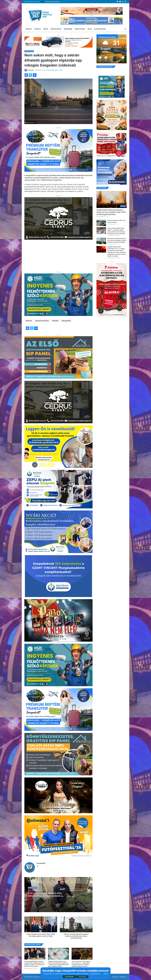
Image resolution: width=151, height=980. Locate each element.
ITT (102, 974)
